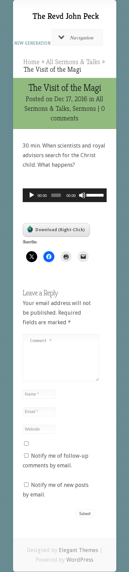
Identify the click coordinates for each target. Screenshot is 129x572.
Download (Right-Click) (60, 229)
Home (31, 62)
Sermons (84, 108)
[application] (65, 195)
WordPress (79, 560)
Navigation (82, 37)
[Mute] (82, 195)
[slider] (94, 194)
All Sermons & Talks (73, 62)
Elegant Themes (78, 550)
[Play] (31, 195)
